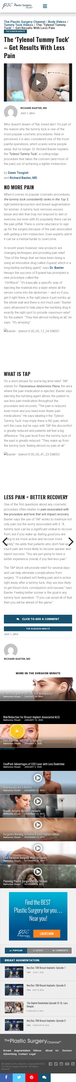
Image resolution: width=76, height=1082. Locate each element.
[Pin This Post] (31, 1077)
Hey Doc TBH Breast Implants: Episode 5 (46, 1021)
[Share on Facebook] (6, 1077)
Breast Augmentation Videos (22, 1050)
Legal (32, 1054)
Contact (22, 1054)
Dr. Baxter (57, 268)
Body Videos (57, 22)
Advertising (10, 1054)
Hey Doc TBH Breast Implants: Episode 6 (46, 985)
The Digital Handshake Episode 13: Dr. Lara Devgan (47, 1005)
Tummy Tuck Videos (18, 25)
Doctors (67, 1050)
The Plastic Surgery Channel (24, 22)
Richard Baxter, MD (33, 108)
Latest (39, 950)
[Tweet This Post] (19, 1077)
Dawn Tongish (18, 173)
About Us (51, 1050)
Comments (62, 950)
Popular (17, 950)
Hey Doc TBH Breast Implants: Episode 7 (46, 968)
